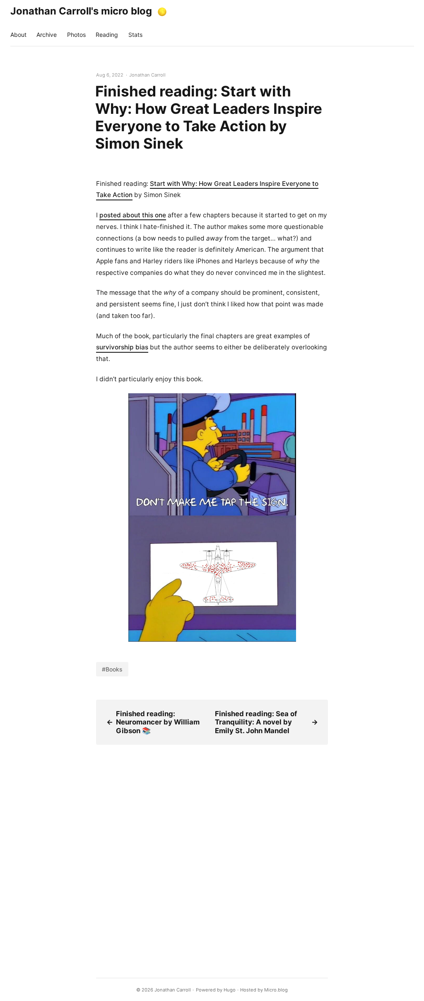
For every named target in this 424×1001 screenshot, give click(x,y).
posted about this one (132, 215)
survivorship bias (122, 347)
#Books (112, 669)
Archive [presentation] (46, 34)
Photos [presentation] (76, 34)
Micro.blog (276, 990)
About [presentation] (18, 34)
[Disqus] (212, 848)
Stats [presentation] (135, 34)
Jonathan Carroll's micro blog (81, 11)
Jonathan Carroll (172, 990)
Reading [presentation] (107, 34)
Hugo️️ (230, 990)
